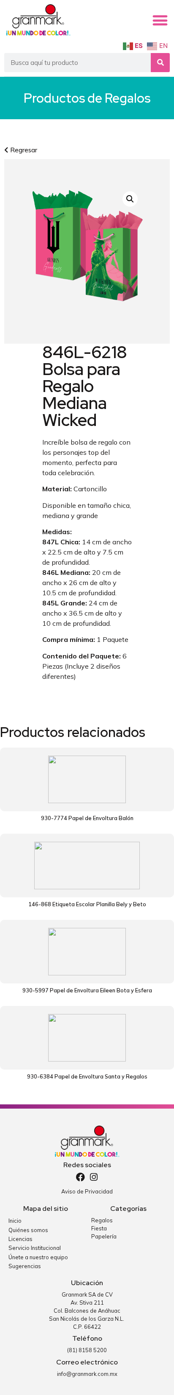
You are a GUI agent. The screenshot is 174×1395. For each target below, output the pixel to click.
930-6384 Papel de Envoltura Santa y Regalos (87, 1076)
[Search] (160, 62)
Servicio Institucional (34, 1247)
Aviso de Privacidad (87, 1191)
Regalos (127, 98)
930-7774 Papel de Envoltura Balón (87, 818)
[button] (160, 20)
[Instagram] (94, 1177)
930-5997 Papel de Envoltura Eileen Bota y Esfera (87, 990)
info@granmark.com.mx (87, 1373)
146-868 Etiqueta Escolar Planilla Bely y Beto (87, 904)
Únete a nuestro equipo (38, 1257)
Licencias (20, 1238)
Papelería (104, 1236)
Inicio (15, 1220)
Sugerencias (24, 1266)
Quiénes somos (28, 1230)
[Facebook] (80, 1177)
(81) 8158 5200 (87, 1350)
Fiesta (99, 1228)
